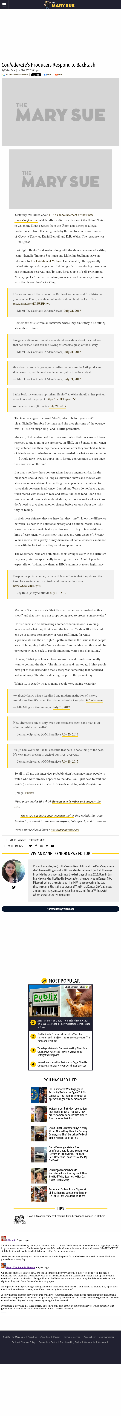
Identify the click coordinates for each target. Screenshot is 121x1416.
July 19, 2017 (70, 761)
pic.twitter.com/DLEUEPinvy (31, 303)
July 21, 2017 (72, 310)
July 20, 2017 (61, 707)
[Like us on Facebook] (36, 847)
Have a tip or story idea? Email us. (46, 1216)
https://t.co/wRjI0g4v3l (27, 586)
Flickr (29, 793)
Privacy (56, 1337)
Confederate (33, 840)
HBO (42, 840)
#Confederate (94, 700)
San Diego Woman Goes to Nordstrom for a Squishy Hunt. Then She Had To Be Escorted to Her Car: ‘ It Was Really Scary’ (68, 1174)
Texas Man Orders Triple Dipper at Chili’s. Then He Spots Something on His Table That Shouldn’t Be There (68, 1193)
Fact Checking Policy (70, 1342)
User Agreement (107, 1337)
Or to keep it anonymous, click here (85, 1216)
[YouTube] (52, 847)
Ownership (89, 1342)
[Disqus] (60, 1274)
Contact (102, 1342)
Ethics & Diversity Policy (23, 1342)
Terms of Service (72, 1337)
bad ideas (21, 840)
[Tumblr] (47, 847)
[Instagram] (41, 847)
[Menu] (4, 4)
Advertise (45, 1337)
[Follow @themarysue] (30, 847)
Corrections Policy (48, 1342)
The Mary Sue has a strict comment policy (47, 815)
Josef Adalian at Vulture (46, 261)
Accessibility (90, 1337)
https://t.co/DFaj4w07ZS (62, 399)
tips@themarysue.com (65, 829)
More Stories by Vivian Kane (60, 909)
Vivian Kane (9, 70)
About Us (32, 1337)
